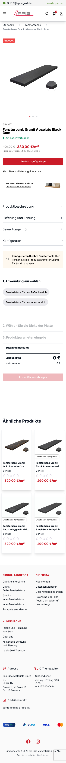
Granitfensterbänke (14, 581)
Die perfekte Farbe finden (18, 186)
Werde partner (55, 3)
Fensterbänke (33, 24)
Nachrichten (43, 581)
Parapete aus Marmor (15, 609)
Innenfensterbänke (13, 604)
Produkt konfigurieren (33, 161)
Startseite (8, 24)
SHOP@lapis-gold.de (19, 3)
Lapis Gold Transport (15, 650)
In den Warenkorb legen (33, 377)
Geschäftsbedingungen (49, 591)
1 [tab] (29, 116)
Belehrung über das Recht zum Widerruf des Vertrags (47, 600)
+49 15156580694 (44, 686)
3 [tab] (36, 116)
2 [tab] (33, 116)
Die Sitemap (43, 755)
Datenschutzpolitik (46, 586)
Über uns (8, 636)
